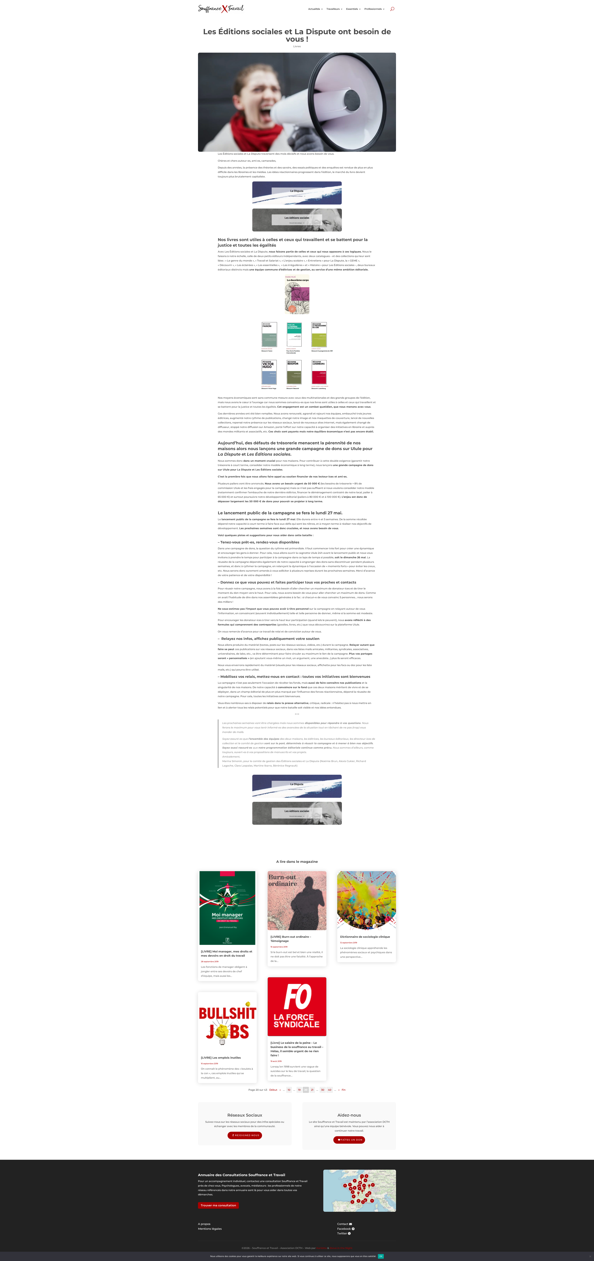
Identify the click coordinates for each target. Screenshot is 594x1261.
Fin (344, 1089)
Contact (342, 1224)
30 (322, 1089)
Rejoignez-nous (247, 1135)
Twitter (342, 1233)
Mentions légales (210, 1229)
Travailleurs (333, 8)
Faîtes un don (351, 1139)
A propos (204, 1224)
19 (299, 1089)
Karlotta (321, 1248)
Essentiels (352, 8)
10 (289, 1089)
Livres (297, 46)
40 (329, 1089)
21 (312, 1089)
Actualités (314, 8)
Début (273, 1089)
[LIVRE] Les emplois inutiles (221, 1057)
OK (380, 1256)
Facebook (344, 1229)
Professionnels (373, 8)
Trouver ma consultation (218, 1205)
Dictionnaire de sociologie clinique (365, 937)
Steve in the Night (341, 1248)
